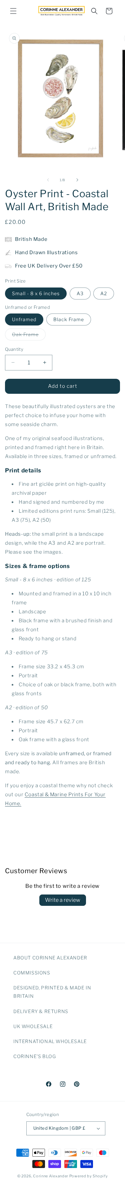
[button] (13, 11)
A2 (103, 293)
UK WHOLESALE (33, 1026)
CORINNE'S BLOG (34, 1056)
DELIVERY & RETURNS (40, 1011)
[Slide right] (77, 180)
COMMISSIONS (31, 972)
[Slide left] (48, 180)
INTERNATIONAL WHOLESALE (50, 1041)
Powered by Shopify (88, 1176)
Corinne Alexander (50, 1176)
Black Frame (68, 319)
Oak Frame (29, 335)
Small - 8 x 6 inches (36, 293)
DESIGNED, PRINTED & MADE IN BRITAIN (52, 992)
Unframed (24, 319)
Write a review (62, 900)
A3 (80, 293)
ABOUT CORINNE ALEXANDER (50, 957)
